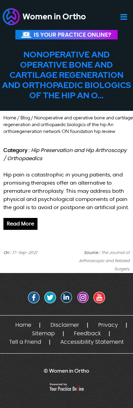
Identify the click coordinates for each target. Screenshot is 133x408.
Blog (25, 118)
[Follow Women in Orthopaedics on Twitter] (50, 297)
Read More (20, 223)
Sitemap (43, 333)
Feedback (87, 333)
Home (9, 118)
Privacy (108, 325)
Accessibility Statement (92, 342)
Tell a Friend (25, 342)
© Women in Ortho (66, 370)
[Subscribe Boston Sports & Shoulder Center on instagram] (83, 297)
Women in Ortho (54, 16)
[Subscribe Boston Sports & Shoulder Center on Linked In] (66, 297)
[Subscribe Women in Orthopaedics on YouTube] (99, 297)
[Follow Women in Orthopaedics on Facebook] (34, 297)
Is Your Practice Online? (72, 35)
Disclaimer (64, 325)
